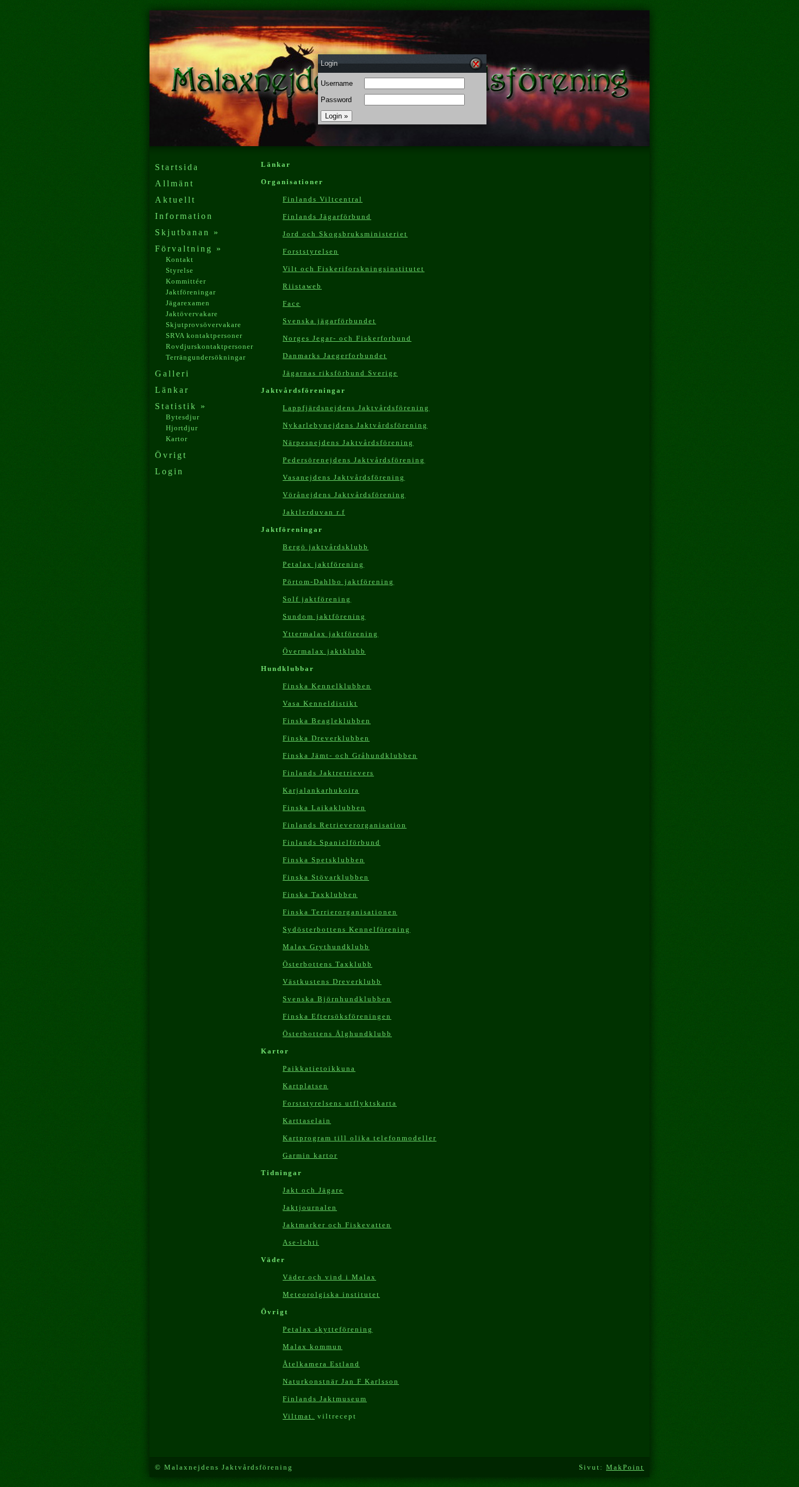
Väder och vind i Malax (329, 1277)
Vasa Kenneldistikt (320, 703)
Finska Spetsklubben (324, 860)
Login (169, 471)
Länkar (172, 389)
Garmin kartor (310, 1155)
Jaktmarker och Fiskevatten (337, 1225)
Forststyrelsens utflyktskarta (340, 1103)
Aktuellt (175, 199)
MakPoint (625, 1467)
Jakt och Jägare (313, 1190)
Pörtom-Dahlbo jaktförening (338, 582)
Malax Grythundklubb (326, 947)
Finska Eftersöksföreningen (337, 1016)
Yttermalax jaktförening (330, 634)
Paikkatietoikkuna (319, 1068)
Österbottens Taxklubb (327, 964)
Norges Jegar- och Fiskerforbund (347, 338)
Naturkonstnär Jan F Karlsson (341, 1381)
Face (292, 303)
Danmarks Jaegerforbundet (335, 356)
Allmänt (174, 183)
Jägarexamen (188, 303)
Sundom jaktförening (324, 616)
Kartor (177, 439)
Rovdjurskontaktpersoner (209, 346)
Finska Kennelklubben (327, 686)
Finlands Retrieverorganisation (345, 825)
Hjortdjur (182, 428)
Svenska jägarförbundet (329, 321)
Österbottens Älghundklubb (337, 1034)
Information (184, 216)
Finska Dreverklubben (326, 738)
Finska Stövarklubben (326, 877)
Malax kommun (312, 1346)
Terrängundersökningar (206, 357)
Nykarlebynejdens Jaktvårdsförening (355, 425)
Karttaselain (307, 1120)
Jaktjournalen (310, 1207)
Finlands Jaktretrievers (328, 773)
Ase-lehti (301, 1242)
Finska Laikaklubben (324, 808)
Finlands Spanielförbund (331, 842)
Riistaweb (302, 286)
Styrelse (179, 270)
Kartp (359, 1138)
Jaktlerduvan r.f (314, 512)
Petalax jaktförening (323, 564)
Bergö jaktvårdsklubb (326, 547)
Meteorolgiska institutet (331, 1294)
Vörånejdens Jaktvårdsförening (344, 495)
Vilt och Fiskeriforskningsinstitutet (354, 269)
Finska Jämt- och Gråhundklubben (350, 755)
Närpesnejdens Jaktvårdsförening (348, 442)
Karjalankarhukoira (321, 790)
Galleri (172, 373)
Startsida (177, 167)
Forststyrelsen (311, 251)
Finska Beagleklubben (327, 721)
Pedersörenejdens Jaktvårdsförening (354, 460)
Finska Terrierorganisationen (340, 912)
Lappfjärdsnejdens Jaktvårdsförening (356, 408)
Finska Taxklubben (320, 894)
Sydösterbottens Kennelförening (346, 929)
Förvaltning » (188, 248)
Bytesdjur (182, 417)
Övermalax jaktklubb (324, 651)
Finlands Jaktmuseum (325, 1399)
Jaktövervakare (192, 314)
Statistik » (181, 406)
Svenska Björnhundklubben (337, 999)
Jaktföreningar (191, 292)
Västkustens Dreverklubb (332, 981)
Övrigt (171, 455)
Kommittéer (186, 281)
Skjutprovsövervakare (203, 325)
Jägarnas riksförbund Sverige (340, 373)
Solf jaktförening (317, 599)
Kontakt (179, 259)
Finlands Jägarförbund (327, 216)
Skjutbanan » (187, 232)
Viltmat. (299, 1416)
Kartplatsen (305, 1086)
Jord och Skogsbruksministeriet (345, 234)
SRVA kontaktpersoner (204, 335)
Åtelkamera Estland (321, 1364)
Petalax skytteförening (328, 1329)
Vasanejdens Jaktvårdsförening (344, 477)
